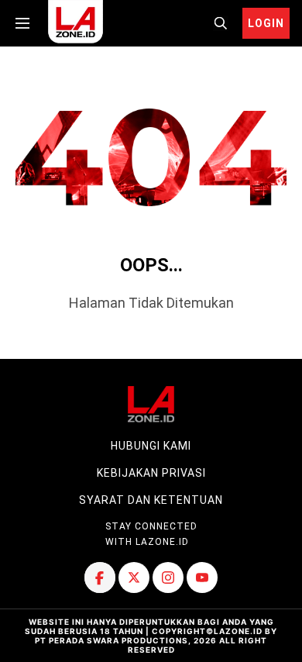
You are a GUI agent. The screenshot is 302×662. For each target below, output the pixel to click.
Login (266, 23)
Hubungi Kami (151, 446)
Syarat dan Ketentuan (151, 500)
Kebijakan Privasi (151, 473)
